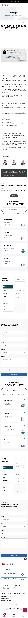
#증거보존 (23, 213)
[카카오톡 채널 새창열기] (14, 608)
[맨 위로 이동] (25, 559)
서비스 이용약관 (4, 585)
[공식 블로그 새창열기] (10, 608)
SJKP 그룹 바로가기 (7, 569)
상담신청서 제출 (14, 374)
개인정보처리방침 (18, 585)
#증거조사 (5, 213)
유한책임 (16, 587)
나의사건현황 (16, 1)
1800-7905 (24, 1)
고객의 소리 (16, 589)
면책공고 (3, 587)
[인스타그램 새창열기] (22, 608)
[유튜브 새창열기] (18, 608)
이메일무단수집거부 (5, 589)
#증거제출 (17, 213)
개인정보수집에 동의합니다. (15, 370)
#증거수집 (11, 213)
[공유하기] (26, 22)
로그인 (11, 1)
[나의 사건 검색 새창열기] (6, 608)
